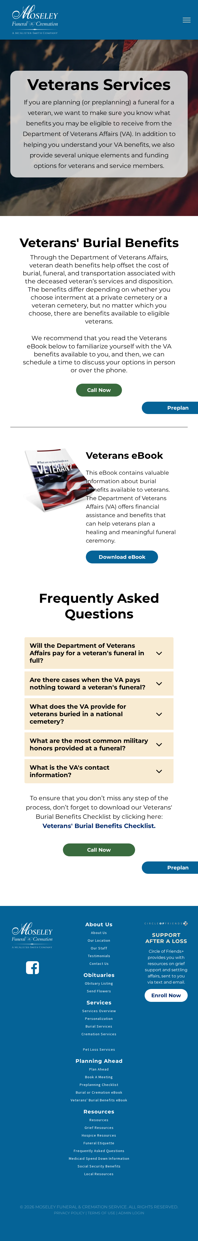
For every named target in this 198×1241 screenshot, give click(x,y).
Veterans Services (99, 1041)
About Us (99, 932)
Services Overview (99, 1011)
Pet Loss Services (99, 1049)
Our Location (99, 940)
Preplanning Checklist (99, 1084)
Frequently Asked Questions (99, 1150)
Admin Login (131, 1213)
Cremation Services (99, 1034)
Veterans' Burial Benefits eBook (99, 1100)
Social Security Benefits (99, 1166)
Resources (99, 1120)
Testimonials (99, 956)
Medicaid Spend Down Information (99, 1158)
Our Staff (99, 948)
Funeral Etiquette (99, 1143)
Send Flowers (99, 991)
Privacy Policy (69, 1213)
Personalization (99, 1018)
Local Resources (99, 1174)
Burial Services (99, 1026)
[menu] (186, 20)
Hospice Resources (99, 1135)
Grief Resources (99, 1127)
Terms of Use (101, 1213)
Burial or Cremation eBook (99, 1092)
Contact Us (99, 963)
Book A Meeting (99, 1077)
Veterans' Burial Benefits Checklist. (99, 826)
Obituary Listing (99, 983)
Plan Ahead (99, 1069)
